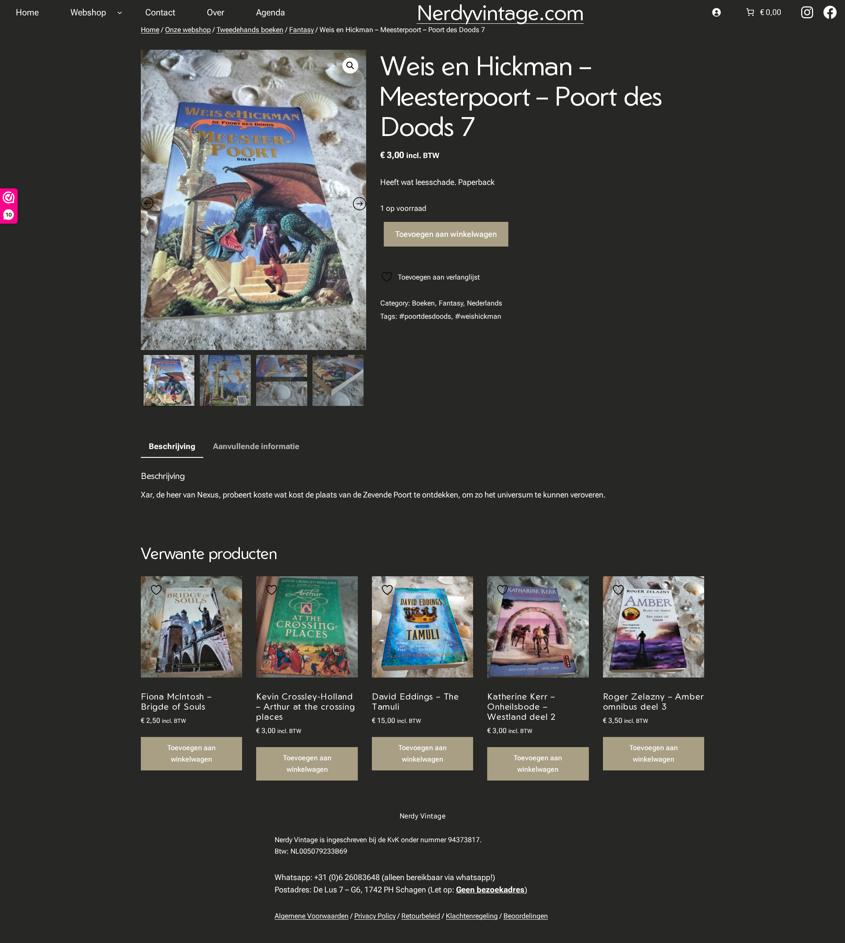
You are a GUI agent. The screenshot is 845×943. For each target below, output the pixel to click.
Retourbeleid (420, 916)
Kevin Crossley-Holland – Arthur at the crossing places (305, 706)
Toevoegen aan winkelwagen (446, 234)
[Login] (716, 12)
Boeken (423, 303)
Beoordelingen (525, 916)
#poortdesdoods (425, 316)
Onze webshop (188, 30)
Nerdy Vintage (422, 816)
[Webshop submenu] (119, 12)
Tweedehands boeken (250, 30)
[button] (350, 66)
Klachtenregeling (472, 916)
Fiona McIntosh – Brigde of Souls (176, 701)
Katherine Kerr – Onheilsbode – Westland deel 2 (521, 706)
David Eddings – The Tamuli (415, 701)
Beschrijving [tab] (172, 446)
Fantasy (301, 30)
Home (150, 30)
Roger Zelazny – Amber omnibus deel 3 (653, 701)
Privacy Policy (375, 916)
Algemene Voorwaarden (312, 916)
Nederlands (484, 303)
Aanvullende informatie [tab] (256, 446)
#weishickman (478, 316)
